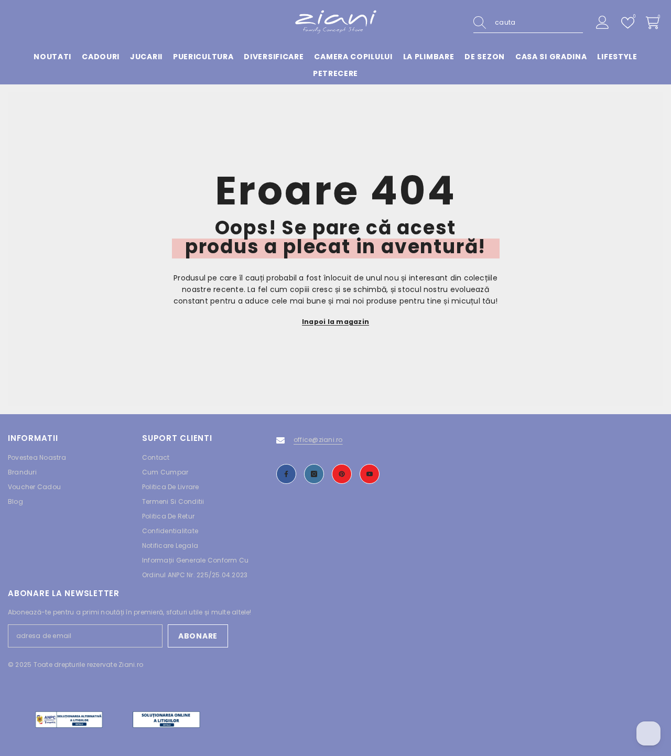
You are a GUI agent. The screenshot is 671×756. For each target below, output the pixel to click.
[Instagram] (314, 474)
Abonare (198, 636)
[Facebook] (286, 474)
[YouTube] (370, 474)
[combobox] (539, 23)
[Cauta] (528, 23)
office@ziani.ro (318, 439)
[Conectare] (602, 22)
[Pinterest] (342, 474)
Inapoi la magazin (335, 321)
